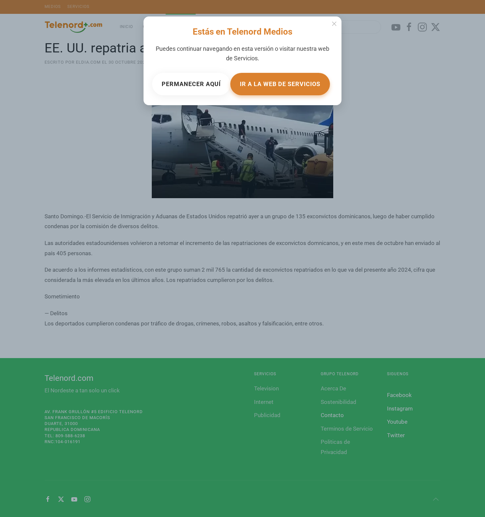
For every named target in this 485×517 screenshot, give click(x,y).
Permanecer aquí (191, 83)
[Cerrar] (334, 24)
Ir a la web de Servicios (280, 83)
